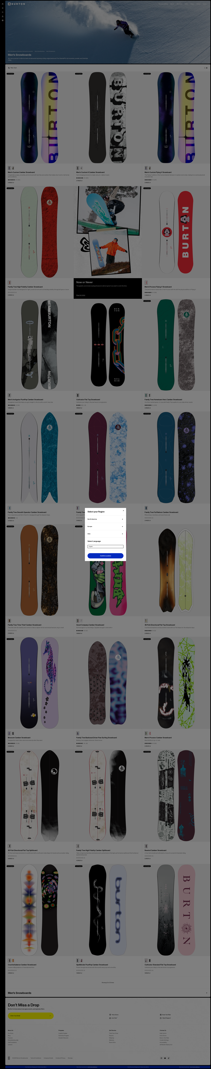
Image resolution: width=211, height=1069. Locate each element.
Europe (90, 526)
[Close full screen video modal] (123, 510)
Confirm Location (105, 555)
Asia (89, 533)
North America (92, 519)
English (91, 546)
